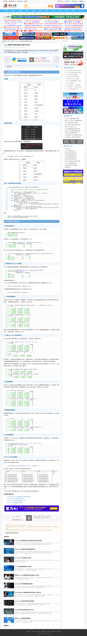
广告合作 (33, 631)
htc (15, 13)
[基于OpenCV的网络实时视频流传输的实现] (9, 551)
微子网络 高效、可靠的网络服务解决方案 (53, 27)
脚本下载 (34, 10)
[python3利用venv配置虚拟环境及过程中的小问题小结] (9, 594)
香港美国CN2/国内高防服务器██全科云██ (13, 30)
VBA (31, 13)
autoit (49, 13)
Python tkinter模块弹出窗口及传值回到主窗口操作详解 (28, 540)
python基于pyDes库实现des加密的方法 (73, 137)
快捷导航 (81, 1)
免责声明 (43, 631)
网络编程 (20, 10)
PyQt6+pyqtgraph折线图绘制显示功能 (72, 130)
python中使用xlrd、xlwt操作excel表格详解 (74, 86)
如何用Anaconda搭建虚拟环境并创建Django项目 (27, 575)
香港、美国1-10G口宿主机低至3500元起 (53, 25)
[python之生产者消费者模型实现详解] (9, 585)
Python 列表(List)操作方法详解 (72, 76)
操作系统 (60, 10)
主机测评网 (19, 1)
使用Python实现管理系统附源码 (22, 618)
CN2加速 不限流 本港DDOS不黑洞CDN (32, 20)
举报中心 (68, 1)
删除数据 (11, 532)
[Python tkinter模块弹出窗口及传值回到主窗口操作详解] (9, 542)
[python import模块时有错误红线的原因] (9, 603)
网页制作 (13, 10)
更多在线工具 (68, 167)
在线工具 (25, 1)
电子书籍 (53, 10)
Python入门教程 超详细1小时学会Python (74, 70)
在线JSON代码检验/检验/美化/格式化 (72, 161)
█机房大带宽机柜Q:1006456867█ (72, 22)
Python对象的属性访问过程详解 (71, 122)
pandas (7, 532)
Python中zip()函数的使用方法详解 (72, 118)
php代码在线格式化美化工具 (71, 154)
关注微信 (75, 1)
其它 (81, 13)
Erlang (78, 13)
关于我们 (28, 631)
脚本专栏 (27, 10)
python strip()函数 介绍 (70, 82)
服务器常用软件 (12, 1)
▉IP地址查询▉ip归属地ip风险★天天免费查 (33, 23)
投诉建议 (53, 631)
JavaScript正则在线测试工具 (70, 163)
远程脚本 (35, 13)
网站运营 (67, 10)
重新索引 (16, 532)
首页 (9, 41)
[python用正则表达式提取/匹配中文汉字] (9, 611)
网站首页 (6, 10)
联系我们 (38, 631)
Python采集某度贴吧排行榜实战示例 (72, 128)
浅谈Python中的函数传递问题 (71, 132)
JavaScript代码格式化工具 (70, 150)
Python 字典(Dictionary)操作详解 (72, 78)
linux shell (65, 13)
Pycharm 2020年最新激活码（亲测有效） (74, 80)
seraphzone (54, 13)
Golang (73, 13)
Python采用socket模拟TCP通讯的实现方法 (73, 124)
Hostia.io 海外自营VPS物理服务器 (51, 22)
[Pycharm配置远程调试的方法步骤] (9, 568)
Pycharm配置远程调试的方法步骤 (23, 566)
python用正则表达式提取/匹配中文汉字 (24, 609)
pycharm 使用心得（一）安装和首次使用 (74, 84)
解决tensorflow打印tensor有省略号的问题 (73, 120)
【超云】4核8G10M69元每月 (30, 29)
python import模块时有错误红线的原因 (24, 601)
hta (12, 13)
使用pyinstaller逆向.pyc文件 (70, 126)
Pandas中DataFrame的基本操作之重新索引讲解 (18, 496)
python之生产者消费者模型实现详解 (24, 583)
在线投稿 (58, 631)
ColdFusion (40, 13)
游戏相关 (26, 13)
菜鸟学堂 (5, 1)
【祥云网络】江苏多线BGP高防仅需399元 (74, 27)
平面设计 (74, 10)
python (19, 13)
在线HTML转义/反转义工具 (70, 159)
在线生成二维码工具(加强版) (71, 165)
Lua (69, 13)
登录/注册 (61, 1)
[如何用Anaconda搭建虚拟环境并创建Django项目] (9, 577)
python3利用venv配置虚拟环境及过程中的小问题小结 (28, 592)
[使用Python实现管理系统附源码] (9, 620)
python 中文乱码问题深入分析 (72, 88)
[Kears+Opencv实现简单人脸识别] (9, 559)
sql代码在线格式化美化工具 (70, 157)
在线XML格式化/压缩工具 (70, 152)
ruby (45, 13)
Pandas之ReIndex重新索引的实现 (15, 498)
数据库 (40, 10)
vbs (4, 13)
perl (23, 13)
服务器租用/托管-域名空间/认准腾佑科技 (73, 29)
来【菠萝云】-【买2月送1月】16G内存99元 (13, 22)
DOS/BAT (9, 13)
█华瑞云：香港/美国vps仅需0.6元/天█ (52, 29)
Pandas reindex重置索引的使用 (14, 502)
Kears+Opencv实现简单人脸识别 (23, 557)
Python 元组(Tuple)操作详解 (71, 74)
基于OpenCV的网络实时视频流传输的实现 (25, 549)
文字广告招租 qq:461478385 (50, 20)
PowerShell (60, 13)
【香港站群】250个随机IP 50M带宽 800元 (33, 25)
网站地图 (48, 631)
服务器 (46, 10)
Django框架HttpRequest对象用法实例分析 (73, 134)
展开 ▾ (57, 66)
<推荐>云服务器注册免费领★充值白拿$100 (13, 20)
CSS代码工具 (67, 148)
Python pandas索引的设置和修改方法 (16, 500)
